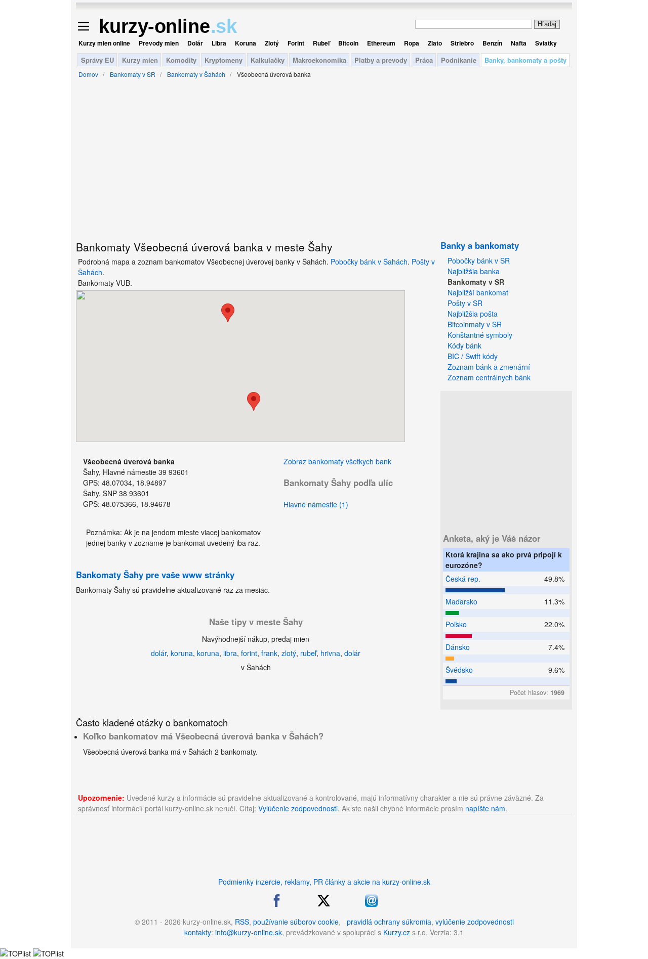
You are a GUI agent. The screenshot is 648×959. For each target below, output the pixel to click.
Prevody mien (159, 43)
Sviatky (546, 43)
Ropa (411, 43)
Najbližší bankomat (478, 292)
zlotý (288, 653)
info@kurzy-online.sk (248, 932)
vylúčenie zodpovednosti (474, 922)
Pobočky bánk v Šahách (369, 261)
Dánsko (458, 647)
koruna (182, 653)
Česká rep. (463, 579)
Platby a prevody (380, 60)
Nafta (518, 43)
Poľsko (456, 624)
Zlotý (272, 43)
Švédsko (459, 670)
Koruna (245, 43)
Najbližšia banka (474, 271)
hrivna (330, 653)
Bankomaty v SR (476, 282)
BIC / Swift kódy (473, 356)
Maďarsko (461, 601)
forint (249, 653)
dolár (159, 653)
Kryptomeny (223, 60)
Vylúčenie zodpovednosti (298, 808)
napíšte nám (485, 808)
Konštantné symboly (480, 335)
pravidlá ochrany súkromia (389, 922)
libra (230, 653)
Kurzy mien (140, 60)
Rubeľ (321, 43)
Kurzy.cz (396, 932)
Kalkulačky (268, 60)
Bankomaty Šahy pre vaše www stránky (155, 575)
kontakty (197, 932)
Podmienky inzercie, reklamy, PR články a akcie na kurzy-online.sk (324, 882)
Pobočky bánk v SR (479, 260)
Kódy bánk (464, 345)
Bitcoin (348, 43)
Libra (219, 43)
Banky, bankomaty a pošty (525, 60)
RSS (242, 922)
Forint (296, 43)
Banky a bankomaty (479, 245)
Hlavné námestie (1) (316, 504)
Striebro (462, 43)
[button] (253, 401)
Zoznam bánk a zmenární (489, 367)
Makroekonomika (319, 60)
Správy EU (97, 60)
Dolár (195, 43)
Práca (424, 60)
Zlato (435, 43)
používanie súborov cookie (296, 922)
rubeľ (308, 653)
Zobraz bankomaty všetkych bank (337, 461)
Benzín (492, 43)
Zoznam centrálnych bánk (489, 377)
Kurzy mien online (104, 43)
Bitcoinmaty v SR (475, 324)
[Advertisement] (506, 457)
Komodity (181, 60)
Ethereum (381, 43)
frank (269, 653)
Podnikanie (458, 60)
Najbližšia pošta (473, 314)
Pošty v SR (465, 303)
